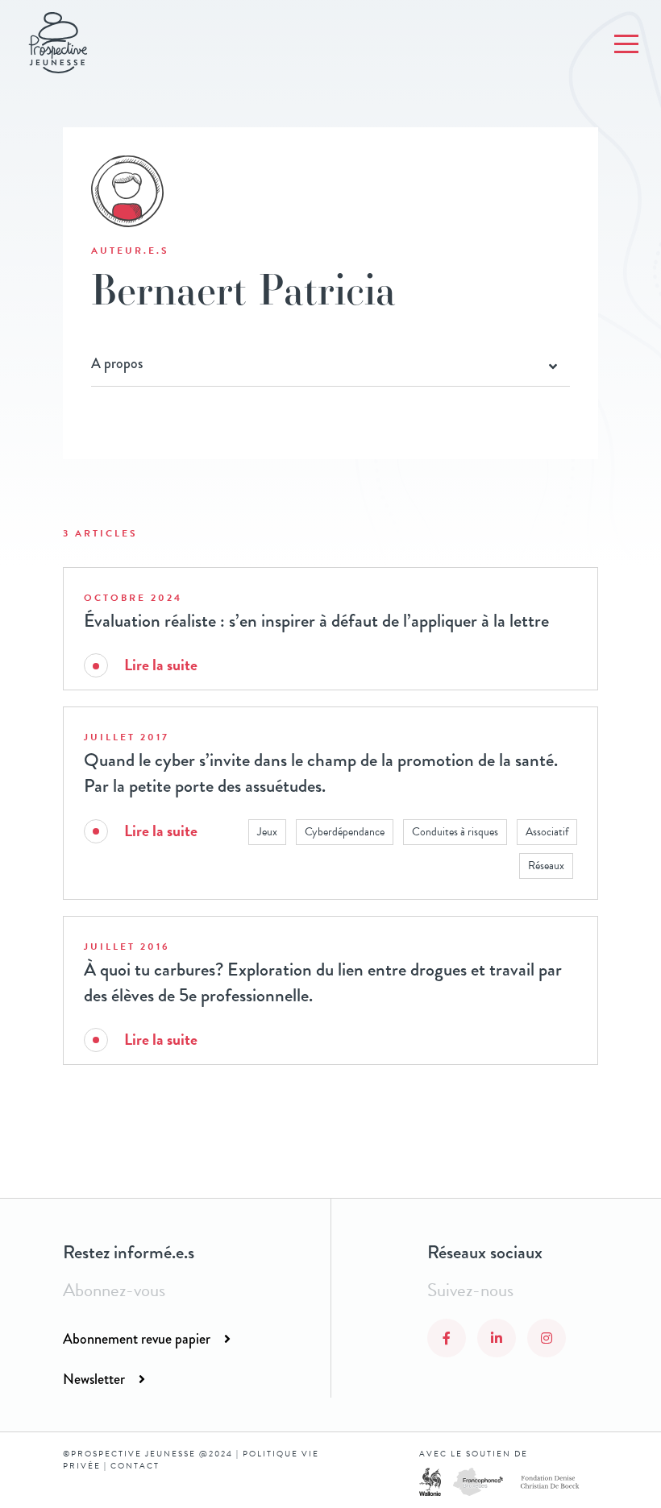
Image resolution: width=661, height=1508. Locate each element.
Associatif (547, 831)
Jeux (267, 831)
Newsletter (94, 1379)
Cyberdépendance (345, 831)
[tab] (330, 364)
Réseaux (546, 865)
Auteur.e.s (130, 250)
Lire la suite (160, 665)
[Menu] (626, 44)
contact (135, 1466)
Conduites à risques (455, 831)
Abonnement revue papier (136, 1338)
